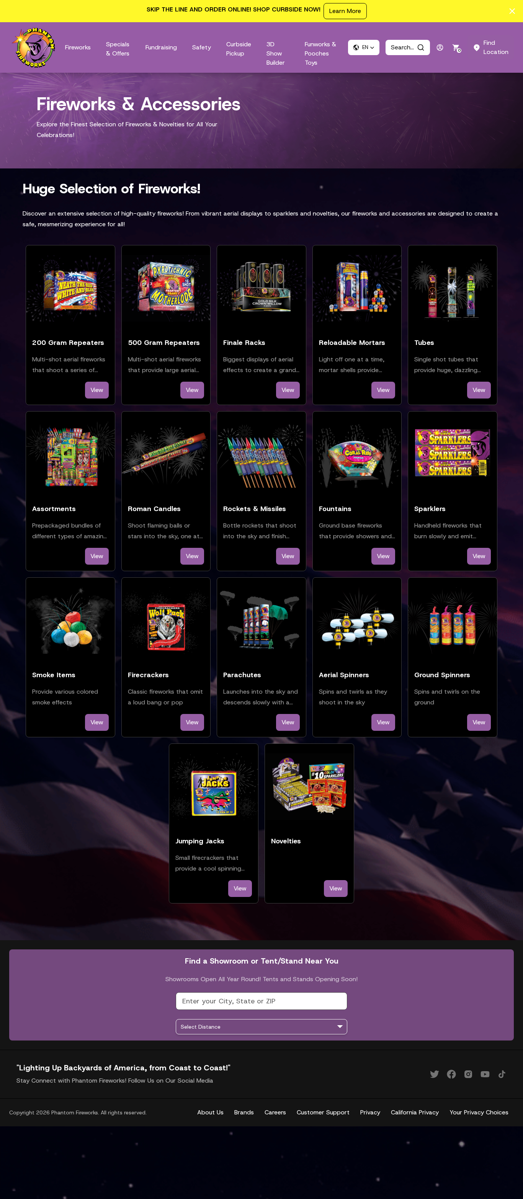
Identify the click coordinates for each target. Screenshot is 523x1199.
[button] (363, 47)
